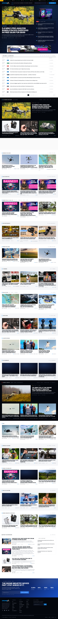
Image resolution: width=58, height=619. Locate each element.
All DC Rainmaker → (52, 360)
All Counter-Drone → (52, 338)
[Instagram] (8, 610)
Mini (50, 99)
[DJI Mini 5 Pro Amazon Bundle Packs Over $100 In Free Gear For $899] (16, 110)
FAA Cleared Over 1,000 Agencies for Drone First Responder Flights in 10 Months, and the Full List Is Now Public (46, 306)
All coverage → (53, 55)
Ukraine (38, 382)
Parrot (13, 606)
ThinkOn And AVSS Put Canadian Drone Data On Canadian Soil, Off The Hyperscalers (28, 305)
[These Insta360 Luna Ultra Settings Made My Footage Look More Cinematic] (10, 453)
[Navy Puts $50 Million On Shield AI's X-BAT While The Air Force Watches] (47, 475)
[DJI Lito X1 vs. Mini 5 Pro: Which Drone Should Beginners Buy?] (10, 231)
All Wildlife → (53, 490)
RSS (55, 617)
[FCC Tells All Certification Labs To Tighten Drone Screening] (10, 126)
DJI (43, 55)
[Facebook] (4, 610)
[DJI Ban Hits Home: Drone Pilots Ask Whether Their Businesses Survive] (47, 207)
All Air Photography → (52, 223)
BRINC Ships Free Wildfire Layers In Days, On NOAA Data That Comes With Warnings (9, 305)
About (27, 601)
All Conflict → (53, 382)
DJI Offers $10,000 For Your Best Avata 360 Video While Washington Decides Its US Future (25, 77)
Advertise (27, 604)
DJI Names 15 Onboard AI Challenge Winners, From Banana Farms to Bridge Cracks (23, 80)
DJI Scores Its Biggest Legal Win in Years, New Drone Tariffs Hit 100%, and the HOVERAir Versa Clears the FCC (28, 83)
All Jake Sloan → (53, 315)
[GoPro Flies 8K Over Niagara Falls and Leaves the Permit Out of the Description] (29, 430)
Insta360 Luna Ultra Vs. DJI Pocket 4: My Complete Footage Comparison (28, 375)
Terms (49, 617)
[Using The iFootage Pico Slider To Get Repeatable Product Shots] (47, 453)
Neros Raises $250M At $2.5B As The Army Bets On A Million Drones (10, 436)
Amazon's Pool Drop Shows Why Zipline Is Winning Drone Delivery (21, 63)
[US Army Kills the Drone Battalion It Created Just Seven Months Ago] (16, 393)
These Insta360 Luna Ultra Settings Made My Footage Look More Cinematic (10, 461)
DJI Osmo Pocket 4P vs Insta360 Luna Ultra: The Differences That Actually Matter (47, 331)
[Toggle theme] (47, 3)
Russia (42, 382)
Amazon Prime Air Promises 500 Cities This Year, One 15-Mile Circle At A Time (26, 260)
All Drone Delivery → (52, 246)
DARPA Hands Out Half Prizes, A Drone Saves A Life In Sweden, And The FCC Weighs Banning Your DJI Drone (47, 192)
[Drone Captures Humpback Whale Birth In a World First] (10, 498)
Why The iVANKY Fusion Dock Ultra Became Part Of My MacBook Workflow (28, 461)
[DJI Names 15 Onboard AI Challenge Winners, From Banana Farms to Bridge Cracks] (29, 475)
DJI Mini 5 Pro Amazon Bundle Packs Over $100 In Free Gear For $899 (15, 30)
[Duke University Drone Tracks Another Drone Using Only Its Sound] (47, 345)
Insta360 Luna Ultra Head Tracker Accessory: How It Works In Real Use (47, 238)
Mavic (48, 99)
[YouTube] (6, 610)
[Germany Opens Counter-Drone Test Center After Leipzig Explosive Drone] (29, 345)
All (40, 55)
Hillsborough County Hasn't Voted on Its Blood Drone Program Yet (8, 166)
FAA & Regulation (21, 604)
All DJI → (54, 99)
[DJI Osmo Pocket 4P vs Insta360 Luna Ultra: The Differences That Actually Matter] (47, 323)
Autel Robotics (14, 603)
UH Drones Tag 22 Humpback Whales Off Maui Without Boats (28, 505)
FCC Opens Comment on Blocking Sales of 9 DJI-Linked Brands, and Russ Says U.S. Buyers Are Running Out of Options (47, 285)
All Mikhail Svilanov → (51, 445)
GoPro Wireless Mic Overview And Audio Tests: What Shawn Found (28, 238)
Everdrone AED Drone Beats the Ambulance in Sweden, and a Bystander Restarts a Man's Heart (28, 166)
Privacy (46, 617)
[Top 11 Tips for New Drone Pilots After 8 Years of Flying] (29, 276)
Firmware (40, 99)
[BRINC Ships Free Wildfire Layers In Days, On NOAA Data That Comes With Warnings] (10, 299)
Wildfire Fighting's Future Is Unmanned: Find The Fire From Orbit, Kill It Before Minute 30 (46, 166)
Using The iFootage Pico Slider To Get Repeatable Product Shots (47, 461)
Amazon (13, 607)
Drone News (21, 601)
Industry (20, 612)
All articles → (53, 534)
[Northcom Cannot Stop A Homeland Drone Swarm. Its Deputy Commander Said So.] (10, 345)
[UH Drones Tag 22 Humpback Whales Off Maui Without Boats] (29, 498)
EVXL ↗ (27, 607)
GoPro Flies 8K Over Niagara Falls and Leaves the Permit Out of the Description (27, 436)
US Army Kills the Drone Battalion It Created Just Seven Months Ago (42, 389)
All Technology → (53, 468)
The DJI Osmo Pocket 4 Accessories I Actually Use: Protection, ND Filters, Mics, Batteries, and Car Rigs (46, 36)
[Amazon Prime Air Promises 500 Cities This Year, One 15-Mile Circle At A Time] (29, 253)
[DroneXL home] (5, 3)
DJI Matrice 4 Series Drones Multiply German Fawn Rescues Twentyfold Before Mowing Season (47, 505)
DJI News (20, 603)
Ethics (27, 606)
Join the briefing (24, 592)
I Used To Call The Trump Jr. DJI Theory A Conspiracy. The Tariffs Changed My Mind (10, 284)
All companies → (14, 610)
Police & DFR (21, 606)
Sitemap (52, 617)
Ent (49, 55)
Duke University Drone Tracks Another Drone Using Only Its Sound (44, 351)
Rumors (44, 99)
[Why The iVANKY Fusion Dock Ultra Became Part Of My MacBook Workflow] (29, 453)
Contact (27, 603)
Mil (45, 55)
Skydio (13, 604)
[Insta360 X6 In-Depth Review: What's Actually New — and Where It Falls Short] (10, 368)
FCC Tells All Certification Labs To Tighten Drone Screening (10, 133)
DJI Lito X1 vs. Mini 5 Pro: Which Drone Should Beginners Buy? (10, 238)
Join (45, 604)
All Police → (53, 292)
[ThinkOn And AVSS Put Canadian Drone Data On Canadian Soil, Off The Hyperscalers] (29, 299)
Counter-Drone (46, 382)
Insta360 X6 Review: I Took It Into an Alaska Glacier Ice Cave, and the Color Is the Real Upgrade (28, 331)
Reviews (20, 610)
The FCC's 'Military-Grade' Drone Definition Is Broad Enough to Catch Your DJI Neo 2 (46, 28)
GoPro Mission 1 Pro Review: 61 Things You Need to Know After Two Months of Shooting (47, 375)
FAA (47, 55)
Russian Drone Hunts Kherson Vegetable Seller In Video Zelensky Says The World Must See (47, 436)
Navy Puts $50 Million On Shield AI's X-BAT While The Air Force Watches (22, 89)
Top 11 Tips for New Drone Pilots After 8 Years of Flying (27, 284)
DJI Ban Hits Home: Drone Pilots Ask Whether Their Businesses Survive (22, 86)
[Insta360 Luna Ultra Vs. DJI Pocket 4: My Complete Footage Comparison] (29, 368)
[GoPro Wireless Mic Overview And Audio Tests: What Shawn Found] (29, 231)
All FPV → (54, 423)
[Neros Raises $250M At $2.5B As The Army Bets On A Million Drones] (10, 430)
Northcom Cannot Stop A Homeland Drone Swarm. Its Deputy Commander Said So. (9, 351)
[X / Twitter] (2, 610)
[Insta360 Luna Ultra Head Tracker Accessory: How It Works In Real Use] (47, 231)
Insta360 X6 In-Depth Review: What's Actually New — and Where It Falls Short (23, 74)
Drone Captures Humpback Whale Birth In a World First (10, 505)
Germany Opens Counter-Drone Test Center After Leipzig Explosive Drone (26, 351)
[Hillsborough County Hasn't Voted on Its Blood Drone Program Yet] (10, 159)
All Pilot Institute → (52, 176)
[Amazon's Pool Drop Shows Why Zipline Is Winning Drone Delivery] (10, 253)
